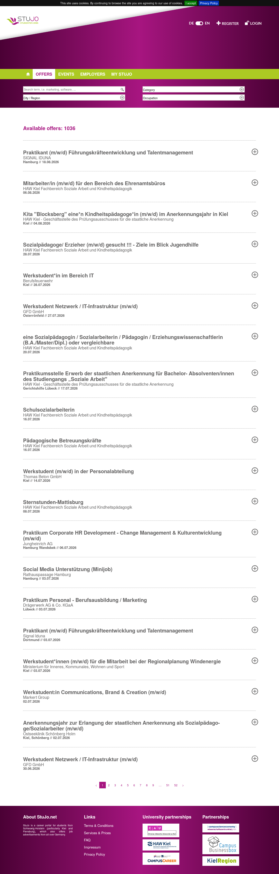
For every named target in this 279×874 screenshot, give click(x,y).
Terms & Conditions (98, 825)
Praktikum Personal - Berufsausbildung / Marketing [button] (85, 600)
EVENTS (66, 74)
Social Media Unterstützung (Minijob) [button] (67, 569)
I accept (191, 3)
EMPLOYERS (92, 74)
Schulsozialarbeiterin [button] (49, 409)
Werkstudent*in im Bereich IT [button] (58, 275)
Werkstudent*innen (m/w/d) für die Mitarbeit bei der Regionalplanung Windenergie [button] (122, 661)
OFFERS (44, 74)
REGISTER (230, 24)
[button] (255, 152)
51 (168, 785)
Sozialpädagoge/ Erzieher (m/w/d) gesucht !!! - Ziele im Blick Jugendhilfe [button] (111, 244)
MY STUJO (121, 74)
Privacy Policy (209, 3)
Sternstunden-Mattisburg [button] (53, 502)
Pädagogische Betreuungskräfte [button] (62, 440)
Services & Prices (97, 832)
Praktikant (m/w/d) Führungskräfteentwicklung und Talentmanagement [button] (108, 152)
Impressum (92, 847)
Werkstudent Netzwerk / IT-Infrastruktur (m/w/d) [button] (80, 306)
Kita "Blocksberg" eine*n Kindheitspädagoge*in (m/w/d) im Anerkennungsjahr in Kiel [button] (125, 214)
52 (175, 785)
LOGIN (255, 23)
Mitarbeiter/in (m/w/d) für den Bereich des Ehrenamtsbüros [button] (94, 183)
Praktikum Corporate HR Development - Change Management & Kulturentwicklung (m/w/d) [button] (122, 535)
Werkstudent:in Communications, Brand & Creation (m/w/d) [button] (94, 692)
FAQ (87, 839)
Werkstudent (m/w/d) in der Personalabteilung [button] (78, 471)
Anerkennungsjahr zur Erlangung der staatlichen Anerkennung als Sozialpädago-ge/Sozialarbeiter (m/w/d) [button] (121, 725)
